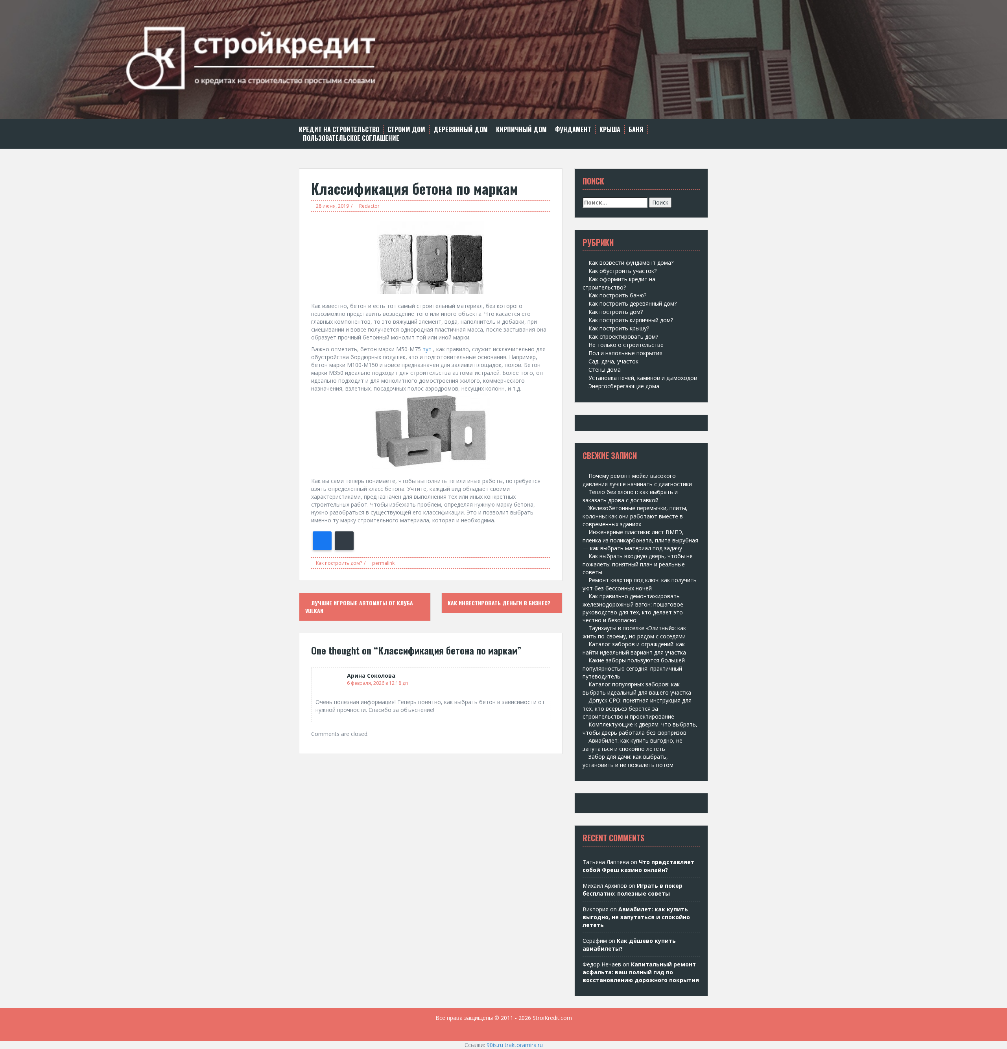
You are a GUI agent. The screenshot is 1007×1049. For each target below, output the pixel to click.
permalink (383, 563)
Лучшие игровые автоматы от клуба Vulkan (359, 607)
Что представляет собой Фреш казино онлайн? (638, 866)
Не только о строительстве (626, 344)
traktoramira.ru (524, 1045)
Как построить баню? (617, 295)
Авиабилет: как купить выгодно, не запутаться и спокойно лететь (636, 917)
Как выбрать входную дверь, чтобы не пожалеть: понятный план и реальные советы (638, 564)
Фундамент (573, 129)
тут (427, 349)
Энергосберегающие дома (623, 386)
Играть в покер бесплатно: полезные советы (632, 889)
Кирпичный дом (521, 129)
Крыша (609, 129)
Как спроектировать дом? (623, 336)
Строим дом (406, 129)
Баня (636, 129)
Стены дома (604, 369)
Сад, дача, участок (613, 361)
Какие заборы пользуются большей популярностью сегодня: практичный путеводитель (634, 668)
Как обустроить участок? (622, 271)
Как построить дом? (339, 563)
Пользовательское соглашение (351, 138)
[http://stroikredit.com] (503, 59)
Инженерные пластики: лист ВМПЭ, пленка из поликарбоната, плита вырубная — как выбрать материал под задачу (640, 540)
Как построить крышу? (618, 328)
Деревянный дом (460, 129)
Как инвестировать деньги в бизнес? (500, 603)
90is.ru (495, 1045)
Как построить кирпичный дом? (630, 320)
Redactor (369, 206)
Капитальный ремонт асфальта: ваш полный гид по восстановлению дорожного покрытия (641, 972)
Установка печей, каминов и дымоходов (642, 378)
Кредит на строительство (339, 129)
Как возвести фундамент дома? (630, 262)
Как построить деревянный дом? (632, 303)
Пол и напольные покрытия (625, 353)
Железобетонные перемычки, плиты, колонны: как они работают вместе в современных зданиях (635, 516)
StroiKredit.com (552, 1017)
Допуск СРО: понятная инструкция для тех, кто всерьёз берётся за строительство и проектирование (637, 708)
